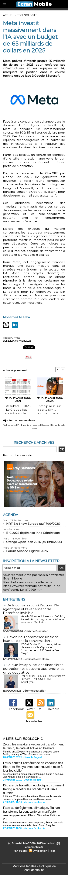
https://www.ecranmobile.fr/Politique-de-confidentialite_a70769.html (32, 587)
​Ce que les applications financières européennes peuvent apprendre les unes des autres (33, 668)
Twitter (30, 709)
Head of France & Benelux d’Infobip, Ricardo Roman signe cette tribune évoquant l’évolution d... (43, 619)
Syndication (40, 850)
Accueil (8, 15)
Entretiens (26, 425)
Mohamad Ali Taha (16, 317)
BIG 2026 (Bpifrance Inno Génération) (33, 533)
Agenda (10, 515)
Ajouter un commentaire (19, 420)
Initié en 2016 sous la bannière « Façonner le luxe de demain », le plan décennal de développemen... (32, 798)
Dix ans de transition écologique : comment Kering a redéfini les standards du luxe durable (33, 789)
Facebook (16, 709)
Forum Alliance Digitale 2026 (27, 551)
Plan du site (20, 850)
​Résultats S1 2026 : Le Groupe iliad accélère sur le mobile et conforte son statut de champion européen (17, 409)
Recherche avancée (17, 455)
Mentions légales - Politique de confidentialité (34, 868)
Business (45, 425)
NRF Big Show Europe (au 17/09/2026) (33, 523)
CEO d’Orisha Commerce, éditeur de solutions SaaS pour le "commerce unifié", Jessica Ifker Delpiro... (42, 649)
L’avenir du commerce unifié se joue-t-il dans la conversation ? (31, 639)
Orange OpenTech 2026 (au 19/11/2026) (34, 542)
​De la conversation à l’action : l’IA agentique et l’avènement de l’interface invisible (31, 609)
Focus (34, 428)
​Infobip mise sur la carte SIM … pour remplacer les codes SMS (49, 409)
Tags (52, 850)
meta (17, 337)
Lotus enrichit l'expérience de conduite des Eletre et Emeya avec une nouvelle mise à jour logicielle (33, 766)
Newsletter (34, 721)
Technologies (27, 15)
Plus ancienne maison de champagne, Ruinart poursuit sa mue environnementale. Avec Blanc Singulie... (33, 824)
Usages (36, 425)
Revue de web (58, 425)
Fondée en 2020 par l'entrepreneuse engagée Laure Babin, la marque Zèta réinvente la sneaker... (31, 753)
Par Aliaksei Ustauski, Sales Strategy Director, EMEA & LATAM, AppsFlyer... (43, 678)
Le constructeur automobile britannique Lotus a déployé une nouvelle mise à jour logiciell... (33, 775)
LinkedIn (53, 709)
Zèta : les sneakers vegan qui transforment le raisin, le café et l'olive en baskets (33, 746)
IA (11, 337)
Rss (38, 709)
